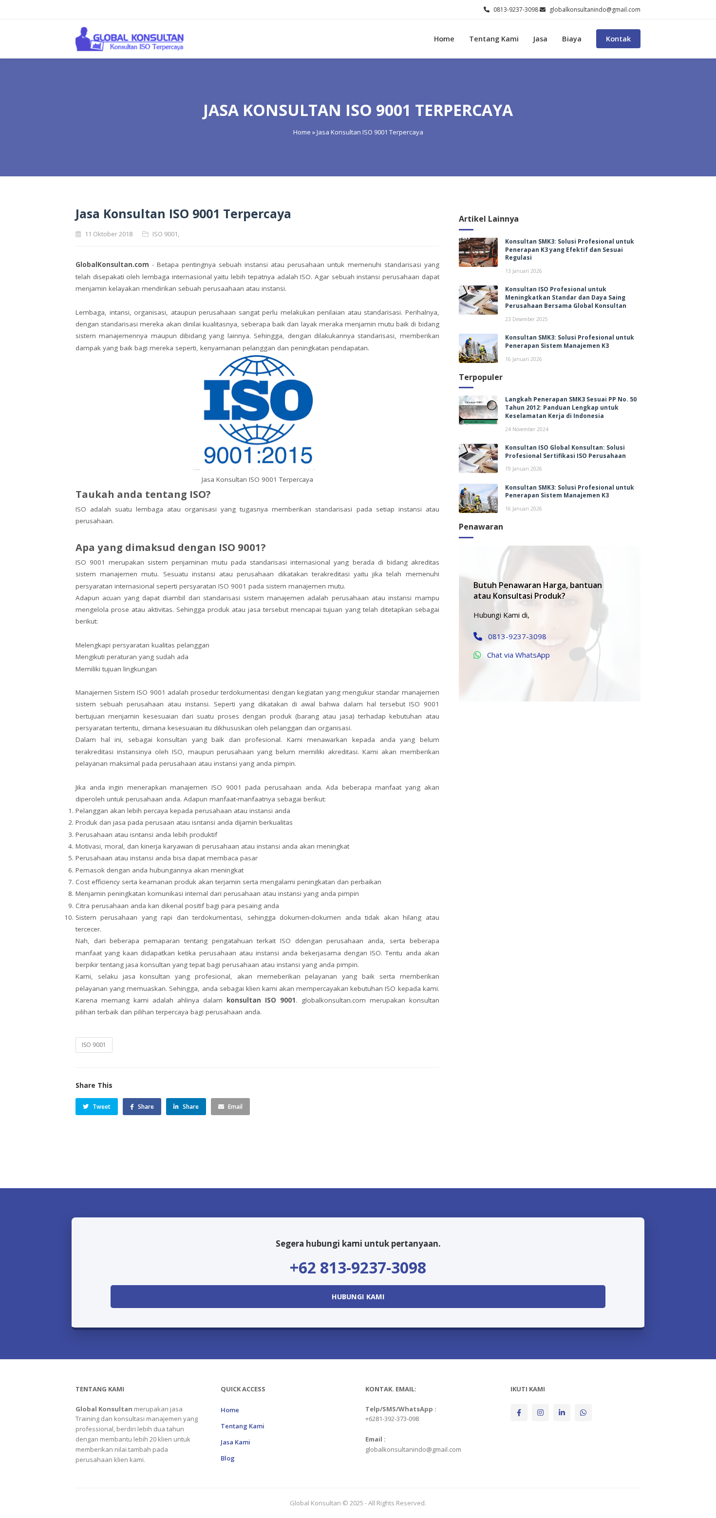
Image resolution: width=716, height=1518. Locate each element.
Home (444, 39)
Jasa (540, 39)
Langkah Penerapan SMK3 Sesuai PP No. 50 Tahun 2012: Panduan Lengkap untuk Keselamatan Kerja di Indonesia (571, 407)
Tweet (102, 1106)
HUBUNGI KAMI (358, 1296)
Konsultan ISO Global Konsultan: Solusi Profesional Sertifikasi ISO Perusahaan (565, 451)
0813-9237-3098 (517, 636)
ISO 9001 (94, 1045)
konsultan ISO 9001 (261, 1000)
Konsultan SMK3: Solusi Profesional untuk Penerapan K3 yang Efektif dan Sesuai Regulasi (569, 249)
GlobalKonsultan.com (112, 264)
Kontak (618, 39)
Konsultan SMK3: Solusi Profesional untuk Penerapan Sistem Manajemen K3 (569, 341)
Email (235, 1106)
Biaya (572, 39)
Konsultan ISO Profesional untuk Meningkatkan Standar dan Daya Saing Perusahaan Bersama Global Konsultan (565, 297)
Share (146, 1106)
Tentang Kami (494, 39)
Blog (228, 1458)
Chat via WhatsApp (518, 655)
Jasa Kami (235, 1442)
